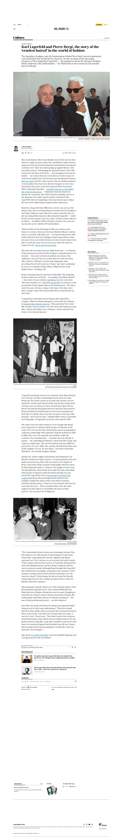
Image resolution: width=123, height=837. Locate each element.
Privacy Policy (22, 833)
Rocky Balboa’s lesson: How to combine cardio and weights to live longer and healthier (99, 282)
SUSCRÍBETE (99, 24)
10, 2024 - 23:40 (26, 148)
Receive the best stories (21, 787)
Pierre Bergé (47, 681)
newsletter (18, 783)
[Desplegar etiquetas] (75, 681)
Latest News (107, 38)
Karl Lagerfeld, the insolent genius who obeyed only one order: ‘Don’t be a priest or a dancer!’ (55, 668)
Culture (19, 37)
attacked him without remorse (37, 304)
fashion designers (26, 44)
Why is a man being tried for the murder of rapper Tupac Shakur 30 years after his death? (98, 222)
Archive (49, 783)
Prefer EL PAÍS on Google (70, 153)
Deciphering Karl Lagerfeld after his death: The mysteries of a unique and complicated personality (54, 657)
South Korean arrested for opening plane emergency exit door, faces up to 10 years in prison (99, 276)
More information (25, 689)
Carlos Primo (37, 671)
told (55, 282)
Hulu (41, 681)
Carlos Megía (26, 147)
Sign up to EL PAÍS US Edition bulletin (33, 647)
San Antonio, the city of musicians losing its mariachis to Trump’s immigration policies (97, 229)
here (53, 689)
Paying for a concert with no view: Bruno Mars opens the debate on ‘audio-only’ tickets (99, 270)
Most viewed (91, 251)
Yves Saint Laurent (34, 681)
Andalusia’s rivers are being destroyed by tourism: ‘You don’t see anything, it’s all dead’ (99, 264)
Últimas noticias (93, 217)
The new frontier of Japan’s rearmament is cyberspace (97, 239)
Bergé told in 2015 (45, 245)
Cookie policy (35, 833)
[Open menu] (14, 29)
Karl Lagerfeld (27, 181)
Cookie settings (28, 833)
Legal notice (16, 833)
